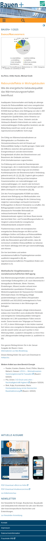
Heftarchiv (5, 358)
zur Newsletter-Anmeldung (11, 515)
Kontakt (4, 523)
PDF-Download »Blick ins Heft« (13, 485)
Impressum (5, 528)
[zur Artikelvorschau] (23, 459)
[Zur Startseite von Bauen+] (12, 4)
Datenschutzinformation (10, 533)
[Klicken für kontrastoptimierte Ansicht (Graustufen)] (44, 25)
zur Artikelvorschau (8, 493)
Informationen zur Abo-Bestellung (14, 351)
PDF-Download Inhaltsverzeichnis (14, 489)
